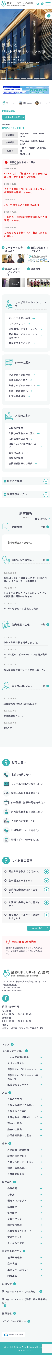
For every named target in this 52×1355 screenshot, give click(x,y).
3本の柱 (8, 728)
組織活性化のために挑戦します (20, 703)
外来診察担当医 (12, 117)
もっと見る (37, 928)
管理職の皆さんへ (13, 716)
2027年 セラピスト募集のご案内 (21, 204)
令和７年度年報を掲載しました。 (21, 642)
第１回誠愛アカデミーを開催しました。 (25, 670)
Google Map (10, 984)
